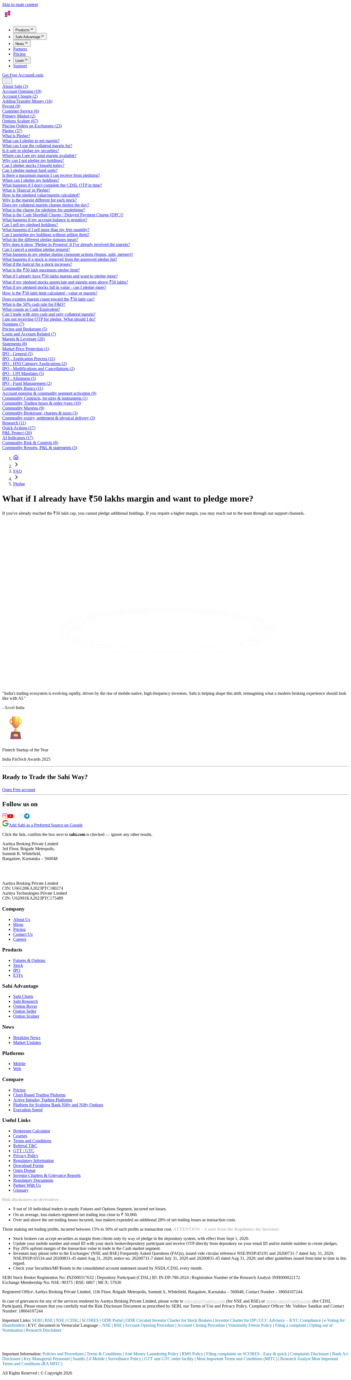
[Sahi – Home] (14, 19)
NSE (60, 1320)
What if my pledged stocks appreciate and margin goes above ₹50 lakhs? (65, 282)
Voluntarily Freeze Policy (250, 1325)
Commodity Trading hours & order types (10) (41, 403)
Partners (20, 49)
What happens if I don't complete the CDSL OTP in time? (52, 185)
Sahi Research (25, 1001)
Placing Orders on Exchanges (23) (32, 126)
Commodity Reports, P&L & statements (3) (39, 447)
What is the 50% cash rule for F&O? (33, 304)
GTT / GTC (23, 1150)
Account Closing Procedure (201, 1325)
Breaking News (26, 1037)
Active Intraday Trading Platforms (42, 1100)
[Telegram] (27, 817)
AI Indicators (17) (17, 437)
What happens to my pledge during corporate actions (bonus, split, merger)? (67, 254)
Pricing (19, 54)
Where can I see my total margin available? (39, 155)
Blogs (18, 924)
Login (38, 75)
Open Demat (24, 1170)
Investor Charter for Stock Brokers (182, 1320)
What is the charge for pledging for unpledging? (43, 210)
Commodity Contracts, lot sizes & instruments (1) (44, 398)
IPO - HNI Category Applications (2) (34, 363)
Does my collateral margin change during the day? (45, 205)
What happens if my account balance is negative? (44, 219)
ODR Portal (112, 1320)
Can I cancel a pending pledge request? (36, 249)
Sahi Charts (23, 996)
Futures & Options (29, 960)
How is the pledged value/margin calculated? (41, 195)
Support (20, 65)
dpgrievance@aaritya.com (288, 1301)
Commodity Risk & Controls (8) (30, 442)
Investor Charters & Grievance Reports (47, 1175)
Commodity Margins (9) (23, 408)
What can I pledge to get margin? (31, 140)
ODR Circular (138, 1320)
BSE (49, 1320)
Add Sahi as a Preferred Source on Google (46, 825)
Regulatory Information (33, 1160)
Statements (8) (14, 343)
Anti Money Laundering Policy (151, 1353)
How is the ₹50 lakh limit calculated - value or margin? (49, 293)
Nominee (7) (13, 324)
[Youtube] (10, 817)
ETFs (18, 975)
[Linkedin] (21, 817)
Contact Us (23, 934)
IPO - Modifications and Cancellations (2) (38, 368)
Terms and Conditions (32, 1140)
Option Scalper (26, 1016)
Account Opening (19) (21, 91)
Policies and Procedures (63, 1353)
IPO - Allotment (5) (19, 378)
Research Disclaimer (43, 1330)
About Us (21, 919)
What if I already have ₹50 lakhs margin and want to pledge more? (60, 276)
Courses (20, 1135)
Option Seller (24, 1011)
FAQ (17, 471)
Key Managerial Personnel (47, 1358)
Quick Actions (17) (18, 428)
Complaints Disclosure (309, 1353)
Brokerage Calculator (31, 1131)
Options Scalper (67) (20, 121)
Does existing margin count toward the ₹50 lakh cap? (48, 299)
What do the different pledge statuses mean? (40, 239)
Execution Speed (28, 1109)
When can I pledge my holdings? (30, 180)
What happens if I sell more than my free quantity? (45, 229)
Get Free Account (17, 75)
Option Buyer (25, 1006)
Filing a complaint (290, 1325)
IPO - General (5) (17, 353)
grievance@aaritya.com (204, 1301)
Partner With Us (27, 1185)
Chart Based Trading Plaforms (39, 1095)
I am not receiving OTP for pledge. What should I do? (48, 319)
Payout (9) (11, 106)
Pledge (19, 484)
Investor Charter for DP (235, 1320)
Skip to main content (20, 4)
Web (17, 1068)
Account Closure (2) (20, 96)
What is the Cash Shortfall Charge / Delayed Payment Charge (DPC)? (62, 214)
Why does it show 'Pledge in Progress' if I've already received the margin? (66, 244)
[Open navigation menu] (7, 81)
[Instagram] (5, 817)
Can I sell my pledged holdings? (30, 224)
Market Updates (27, 1042)
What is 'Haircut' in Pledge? (26, 190)
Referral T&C (25, 1145)
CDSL (73, 1320)
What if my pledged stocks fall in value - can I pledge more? (54, 287)
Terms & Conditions (104, 1353)
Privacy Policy (25, 1155)
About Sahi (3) (15, 86)
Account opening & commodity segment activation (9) (49, 393)
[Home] (16, 458)
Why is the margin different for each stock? (39, 200)
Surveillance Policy (124, 1358)
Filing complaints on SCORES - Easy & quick (246, 1353)
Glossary (21, 1190)
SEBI (37, 1320)
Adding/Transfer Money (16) (27, 101)
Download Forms (28, 1165)
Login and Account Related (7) (29, 334)
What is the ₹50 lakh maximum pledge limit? (41, 270)
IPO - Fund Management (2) (27, 383)
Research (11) (14, 423)
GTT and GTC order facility (169, 1358)
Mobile (19, 1063)
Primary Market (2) (18, 116)
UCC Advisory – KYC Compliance (290, 1320)
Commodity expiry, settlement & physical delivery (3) (48, 418)
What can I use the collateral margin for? (37, 145)
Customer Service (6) (20, 111)
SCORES (90, 1320)
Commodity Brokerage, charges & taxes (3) (40, 413)
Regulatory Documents (33, 1180)
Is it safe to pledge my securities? (30, 150)
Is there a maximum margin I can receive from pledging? (51, 175)
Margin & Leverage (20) (23, 339)
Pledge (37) (12, 130)
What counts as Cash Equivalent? (31, 309)
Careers (19, 939)
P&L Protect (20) (17, 432)
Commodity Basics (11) (22, 388)
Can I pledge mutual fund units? (30, 170)
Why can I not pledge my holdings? (33, 160)
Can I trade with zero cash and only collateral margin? (48, 314)
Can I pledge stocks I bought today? (33, 165)
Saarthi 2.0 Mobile (89, 1358)
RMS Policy (192, 1353)
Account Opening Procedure (149, 1325)
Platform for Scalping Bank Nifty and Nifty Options (58, 1104)
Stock (18, 965)
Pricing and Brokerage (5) (24, 329)
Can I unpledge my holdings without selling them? (45, 234)
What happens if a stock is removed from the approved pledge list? (59, 259)
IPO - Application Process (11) (28, 358)
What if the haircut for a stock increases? (37, 264)
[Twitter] (16, 817)
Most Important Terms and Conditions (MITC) (237, 1358)
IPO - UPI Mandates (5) (23, 373)
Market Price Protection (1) (25, 348)
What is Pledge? (16, 135)
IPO (16, 970)
